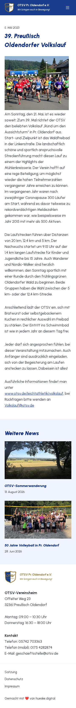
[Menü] (67, 7)
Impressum (12, 686)
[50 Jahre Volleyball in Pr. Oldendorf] (38, 520)
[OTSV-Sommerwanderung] (38, 460)
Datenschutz (14, 679)
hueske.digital (45, 698)
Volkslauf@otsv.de (19, 405)
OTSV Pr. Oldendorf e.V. (34, 5)
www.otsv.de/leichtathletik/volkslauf (34, 393)
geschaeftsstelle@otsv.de (37, 653)
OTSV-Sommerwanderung (25, 486)
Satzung (11, 672)
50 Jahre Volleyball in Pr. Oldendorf (32, 545)
